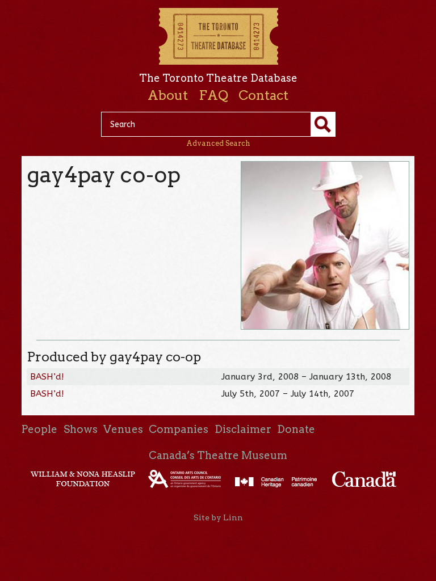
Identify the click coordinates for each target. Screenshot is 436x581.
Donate (296, 429)
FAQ (213, 95)
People (39, 429)
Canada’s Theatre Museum (218, 455)
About (168, 95)
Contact (263, 95)
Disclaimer (243, 429)
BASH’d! (47, 377)
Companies (178, 429)
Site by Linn (218, 517)
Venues (123, 429)
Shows (81, 429)
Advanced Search (218, 143)
